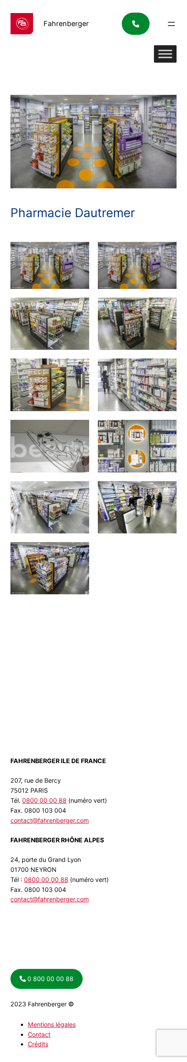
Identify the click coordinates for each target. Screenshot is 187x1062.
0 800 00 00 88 (49, 978)
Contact (39, 1034)
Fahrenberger (66, 23)
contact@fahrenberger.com (49, 820)
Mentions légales (52, 1024)
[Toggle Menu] (165, 54)
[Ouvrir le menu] (171, 24)
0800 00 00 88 (44, 800)
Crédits (38, 1044)
